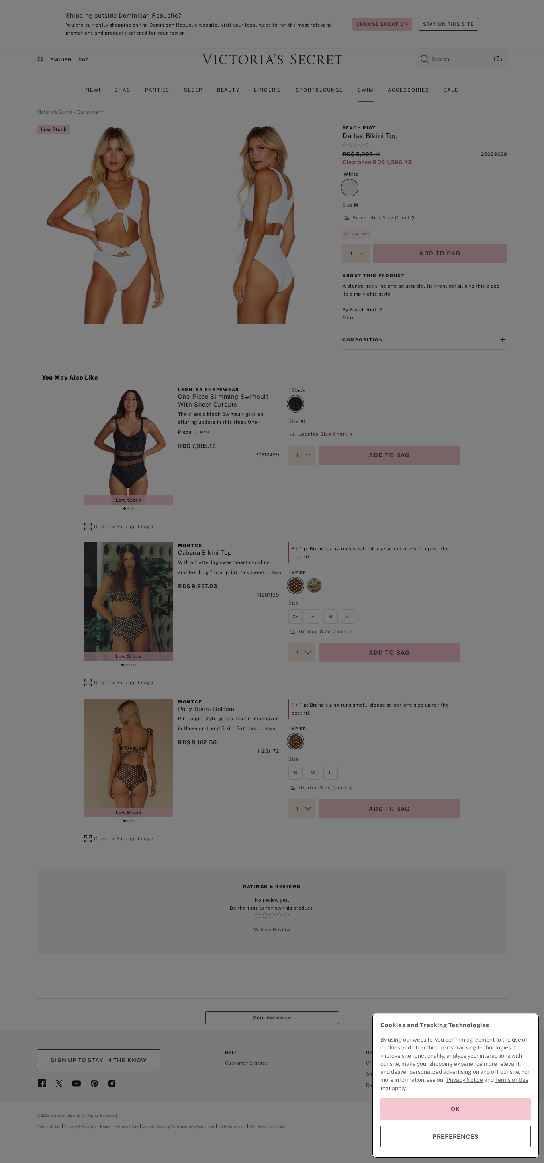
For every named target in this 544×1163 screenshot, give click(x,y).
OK (455, 1109)
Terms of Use (511, 1080)
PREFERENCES (455, 1136)
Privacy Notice (464, 1080)
